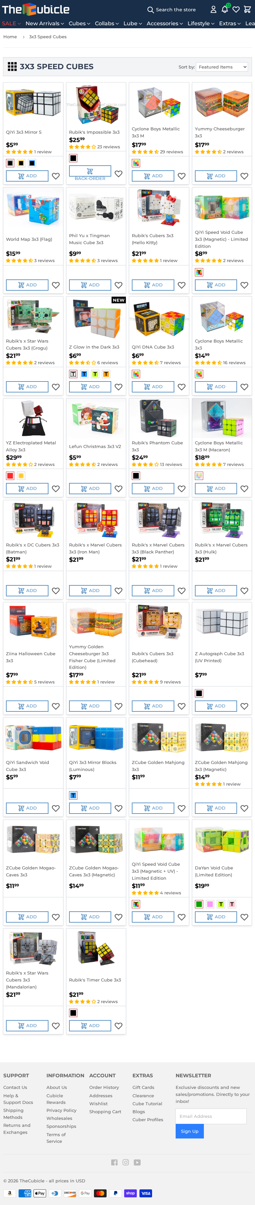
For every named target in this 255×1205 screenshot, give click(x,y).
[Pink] (210, 904)
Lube (130, 23)
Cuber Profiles (147, 1119)
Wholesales (59, 1118)
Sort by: (187, 67)
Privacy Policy (61, 1110)
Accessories (162, 23)
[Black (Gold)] (21, 163)
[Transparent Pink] (232, 904)
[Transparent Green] (95, 374)
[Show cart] (247, 9)
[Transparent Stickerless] (199, 272)
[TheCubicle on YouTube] (137, 1163)
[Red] (10, 476)
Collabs (104, 23)
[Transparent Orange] (106, 374)
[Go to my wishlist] (236, 9)
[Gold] (21, 476)
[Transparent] (73, 374)
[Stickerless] (136, 163)
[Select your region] (204, 9)
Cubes (77, 23)
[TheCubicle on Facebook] (114, 1163)
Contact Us (15, 1087)
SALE (9, 23)
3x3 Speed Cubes (48, 36)
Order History (104, 1087)
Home (10, 36)
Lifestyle (199, 23)
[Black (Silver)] (10, 163)
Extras (227, 23)
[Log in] (213, 9)
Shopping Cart (105, 1111)
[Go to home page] (35, 9)
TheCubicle (32, 1180)
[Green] (199, 904)
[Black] (73, 158)
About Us (56, 1087)
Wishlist (98, 1103)
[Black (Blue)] (32, 163)
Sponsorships (61, 1126)
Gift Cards (143, 1087)
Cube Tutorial (147, 1103)
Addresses (101, 1095)
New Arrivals (42, 23)
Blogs (138, 1111)
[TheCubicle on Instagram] (126, 1163)
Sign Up (190, 1131)
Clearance (143, 1095)
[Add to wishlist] (55, 176)
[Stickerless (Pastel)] (199, 476)
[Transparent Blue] (84, 374)
